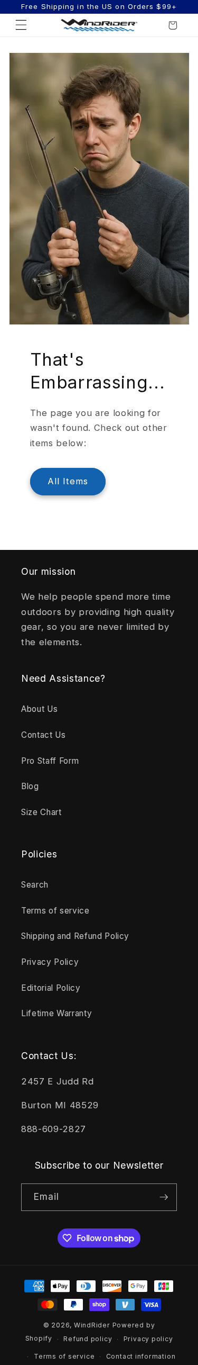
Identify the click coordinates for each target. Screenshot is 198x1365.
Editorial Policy (51, 988)
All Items (68, 481)
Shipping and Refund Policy (75, 936)
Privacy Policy (50, 962)
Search (35, 885)
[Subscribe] (163, 1197)
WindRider (92, 1325)
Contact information (141, 1356)
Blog (30, 786)
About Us (39, 709)
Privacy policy (148, 1339)
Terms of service (55, 911)
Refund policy (87, 1339)
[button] (21, 25)
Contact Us (43, 735)
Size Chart (41, 812)
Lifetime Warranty (56, 1013)
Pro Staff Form (50, 761)
